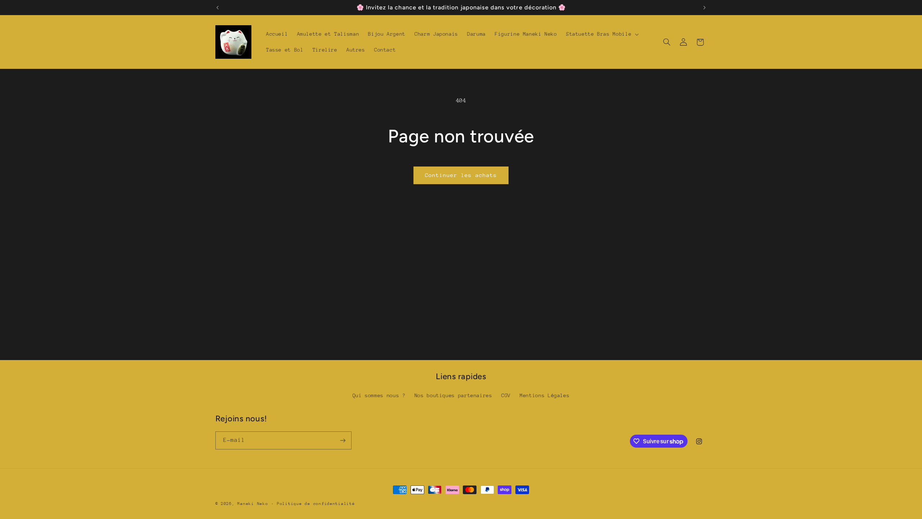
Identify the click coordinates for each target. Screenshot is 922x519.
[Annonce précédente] (217, 7)
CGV (506, 395)
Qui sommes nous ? (379, 395)
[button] (601, 34)
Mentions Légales (544, 395)
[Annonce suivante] (704, 7)
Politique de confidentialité (316, 503)
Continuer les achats (461, 175)
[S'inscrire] (342, 440)
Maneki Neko (252, 503)
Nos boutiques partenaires (453, 395)
